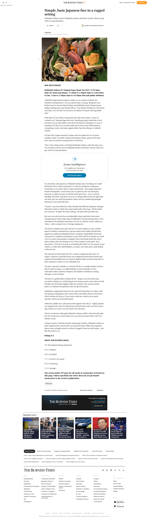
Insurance (62, 490)
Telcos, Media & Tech (48, 489)
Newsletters (97, 484)
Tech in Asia (117, 484)
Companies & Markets (48, 479)
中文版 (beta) (98, 501)
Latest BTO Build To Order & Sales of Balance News (60, 458)
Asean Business (118, 486)
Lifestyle (78, 479)
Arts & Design (80, 491)
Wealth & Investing (65, 481)
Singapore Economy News (81, 451)
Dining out (49, 383)
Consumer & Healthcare (48, 494)
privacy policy (67, 513)
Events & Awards (99, 499)
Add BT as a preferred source (93, 25)
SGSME (115, 491)
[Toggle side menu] (3, 2)
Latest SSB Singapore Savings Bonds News (67, 455)
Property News (110, 451)
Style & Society (80, 486)
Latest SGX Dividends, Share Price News (112, 458)
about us (48, 513)
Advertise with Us (99, 496)
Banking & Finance (47, 481)
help (60, 513)
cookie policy (87, 513)
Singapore (27, 489)
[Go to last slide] (39, 59)
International (28, 491)
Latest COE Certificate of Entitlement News (94, 455)
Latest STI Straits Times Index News (88, 458)
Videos (96, 481)
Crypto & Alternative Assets (65, 487)
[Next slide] (109, 59)
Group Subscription (100, 491)
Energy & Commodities (48, 486)
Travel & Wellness (81, 496)
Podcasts (97, 486)
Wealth (61, 479)
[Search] (6, 2)
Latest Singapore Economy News (75, 462)
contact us (55, 513)
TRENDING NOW (29, 415)
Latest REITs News (97, 451)
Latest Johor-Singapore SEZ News (33, 458)
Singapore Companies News (62, 451)
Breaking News (28, 479)
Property (26, 481)
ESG (25, 499)
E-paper (96, 479)
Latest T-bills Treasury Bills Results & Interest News (38, 455)
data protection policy (97, 513)
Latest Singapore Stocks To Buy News (52, 462)
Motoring (79, 484)
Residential (27, 484)
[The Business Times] (72, 3)
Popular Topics (29, 451)
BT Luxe (78, 494)
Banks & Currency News (44, 451)
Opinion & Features (30, 496)
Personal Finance (64, 484)
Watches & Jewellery (82, 489)
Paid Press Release (99, 494)
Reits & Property (46, 484)
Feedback (100, 390)
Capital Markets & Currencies (47, 497)
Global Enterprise (118, 489)
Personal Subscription (100, 489)
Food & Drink (80, 481)
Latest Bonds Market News (31, 462)
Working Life (27, 501)
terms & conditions (77, 513)
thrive (115, 481)
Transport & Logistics (48, 491)
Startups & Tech (29, 494)
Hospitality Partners (82, 499)
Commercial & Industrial (31, 486)
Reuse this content (86, 390)
